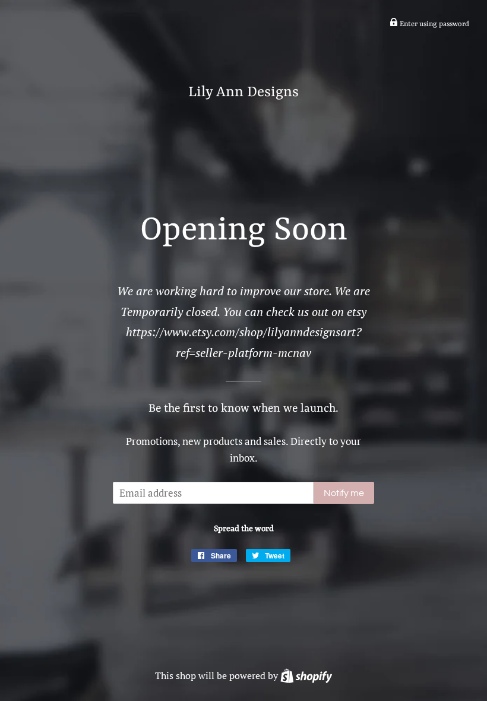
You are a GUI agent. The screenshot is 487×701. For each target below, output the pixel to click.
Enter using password (433, 24)
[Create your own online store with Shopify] (306, 675)
